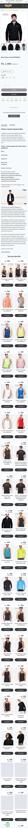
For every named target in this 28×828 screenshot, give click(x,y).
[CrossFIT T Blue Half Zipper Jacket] (21, 584)
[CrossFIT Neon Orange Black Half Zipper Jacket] (7, 803)
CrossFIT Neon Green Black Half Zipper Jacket (20, 780)
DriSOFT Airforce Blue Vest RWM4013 (7, 340)
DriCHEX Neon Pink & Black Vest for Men (20, 811)
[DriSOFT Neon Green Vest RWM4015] (7, 361)
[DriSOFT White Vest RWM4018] (7, 391)
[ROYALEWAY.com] (8, 6)
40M (7, 77)
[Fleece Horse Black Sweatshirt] (7, 738)
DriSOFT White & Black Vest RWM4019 (7, 431)
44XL (14, 77)
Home (2, 10)
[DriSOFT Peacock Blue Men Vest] (7, 551)
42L (10, 77)
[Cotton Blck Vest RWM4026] (7, 645)
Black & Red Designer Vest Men (20, 684)
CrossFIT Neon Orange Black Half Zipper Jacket (7, 813)
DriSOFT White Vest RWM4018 (7, 401)
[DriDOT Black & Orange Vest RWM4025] (21, 614)
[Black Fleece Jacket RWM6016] (7, 521)
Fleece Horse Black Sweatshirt (7, 748)
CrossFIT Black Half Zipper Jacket (7, 594)
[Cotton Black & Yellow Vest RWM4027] (21, 645)
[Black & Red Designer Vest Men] (21, 675)
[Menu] (1, 6)
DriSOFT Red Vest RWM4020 (20, 431)
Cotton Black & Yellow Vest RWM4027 (20, 654)
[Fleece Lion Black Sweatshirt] (7, 770)
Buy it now (14, 94)
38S (3, 77)
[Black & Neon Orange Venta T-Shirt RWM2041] (7, 486)
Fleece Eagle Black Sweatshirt (21, 748)
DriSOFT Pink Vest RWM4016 (21, 370)
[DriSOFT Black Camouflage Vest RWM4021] (7, 452)
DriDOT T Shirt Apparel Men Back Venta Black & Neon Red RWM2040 (21, 464)
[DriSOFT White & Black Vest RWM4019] (7, 421)
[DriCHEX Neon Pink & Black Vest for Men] (21, 801)
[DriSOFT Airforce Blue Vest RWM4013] (7, 331)
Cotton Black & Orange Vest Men (7, 684)
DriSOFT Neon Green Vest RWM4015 (7, 370)
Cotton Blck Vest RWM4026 (7, 654)
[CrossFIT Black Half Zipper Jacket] (7, 584)
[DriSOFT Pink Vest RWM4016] (21, 361)
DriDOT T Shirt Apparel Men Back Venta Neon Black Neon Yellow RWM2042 (21, 498)
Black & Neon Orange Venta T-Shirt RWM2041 (7, 497)
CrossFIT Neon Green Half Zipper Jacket (20, 562)
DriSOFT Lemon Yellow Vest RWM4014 (21, 340)
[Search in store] (23, 6)
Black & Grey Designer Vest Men (7, 715)
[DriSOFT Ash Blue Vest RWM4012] (21, 300)
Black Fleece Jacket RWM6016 (7, 530)
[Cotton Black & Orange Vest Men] (7, 675)
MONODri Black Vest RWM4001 (7, 624)
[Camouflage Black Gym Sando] (7, 270)
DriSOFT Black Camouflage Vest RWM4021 (7, 462)
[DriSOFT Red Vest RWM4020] (21, 421)
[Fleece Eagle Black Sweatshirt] (21, 738)
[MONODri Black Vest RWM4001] (7, 614)
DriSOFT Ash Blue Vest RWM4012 (21, 310)
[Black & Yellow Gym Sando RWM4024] (21, 520)
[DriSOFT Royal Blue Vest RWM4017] (21, 391)
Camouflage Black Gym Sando (7, 280)
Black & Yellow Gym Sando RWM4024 (21, 529)
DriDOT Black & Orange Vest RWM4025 (21, 624)
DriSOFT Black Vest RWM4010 (21, 280)
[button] (1, 1)
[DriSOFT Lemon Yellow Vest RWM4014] (21, 331)
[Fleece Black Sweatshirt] (21, 706)
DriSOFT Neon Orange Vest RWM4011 (7, 310)
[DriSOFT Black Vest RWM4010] (21, 270)
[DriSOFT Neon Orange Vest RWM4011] (7, 300)
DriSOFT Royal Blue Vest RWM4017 (21, 401)
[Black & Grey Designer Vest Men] (7, 705)
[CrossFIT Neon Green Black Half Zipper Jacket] (21, 770)
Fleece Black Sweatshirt (21, 716)
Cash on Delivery (17, 1)
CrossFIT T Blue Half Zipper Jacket (21, 594)
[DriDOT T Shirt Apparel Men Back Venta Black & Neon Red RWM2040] (21, 453)
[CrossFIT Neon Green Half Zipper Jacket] (21, 552)
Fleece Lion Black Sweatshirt (7, 779)
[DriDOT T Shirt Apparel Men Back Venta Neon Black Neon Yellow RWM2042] (21, 486)
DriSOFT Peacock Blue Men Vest (7, 561)
